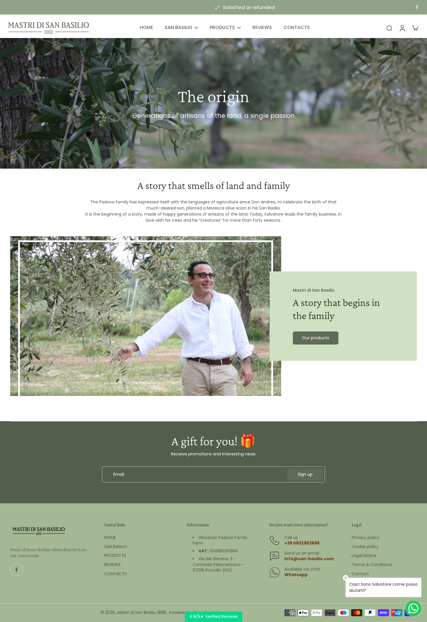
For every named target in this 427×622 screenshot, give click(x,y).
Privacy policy (365, 537)
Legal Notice (364, 555)
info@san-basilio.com (309, 559)
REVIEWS (112, 564)
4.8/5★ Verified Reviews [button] (213, 616)
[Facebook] (416, 7)
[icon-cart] (414, 28)
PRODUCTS (115, 555)
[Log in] (402, 28)
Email (118, 474)
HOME (110, 537)
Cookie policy (365, 546)
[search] (389, 28)
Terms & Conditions (372, 564)
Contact (360, 574)
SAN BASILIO (115, 546)
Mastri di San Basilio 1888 (141, 612)
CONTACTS (115, 574)
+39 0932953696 (302, 543)
